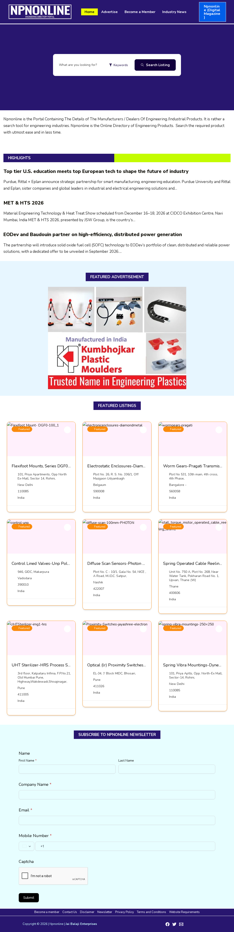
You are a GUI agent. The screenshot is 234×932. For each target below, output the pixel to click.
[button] (212, 12)
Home (89, 12)
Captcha (26, 861)
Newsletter (104, 912)
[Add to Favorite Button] (67, 429)
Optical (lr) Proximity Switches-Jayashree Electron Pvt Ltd (140, 665)
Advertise (109, 12)
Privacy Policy (124, 912)
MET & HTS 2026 (23, 203)
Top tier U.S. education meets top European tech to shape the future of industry (96, 171)
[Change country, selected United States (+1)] (26, 846)
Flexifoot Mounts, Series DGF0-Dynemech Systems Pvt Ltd (66, 466)
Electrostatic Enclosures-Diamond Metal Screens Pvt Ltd (139, 466)
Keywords (121, 65)
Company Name (35, 784)
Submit (28, 897)
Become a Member (140, 12)
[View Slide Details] (117, 338)
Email (25, 810)
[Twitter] (174, 924)
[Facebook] (167, 924)
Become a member (46, 912)
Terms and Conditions (151, 912)
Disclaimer (87, 912)
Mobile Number (35, 835)
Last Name (126, 760)
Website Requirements (184, 912)
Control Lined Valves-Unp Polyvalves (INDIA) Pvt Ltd (61, 563)
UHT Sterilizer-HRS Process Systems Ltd (50, 665)
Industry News (174, 12)
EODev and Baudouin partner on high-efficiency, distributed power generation (92, 234)
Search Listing (158, 65)
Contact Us (69, 912)
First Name (28, 760)
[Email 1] (181, 924)
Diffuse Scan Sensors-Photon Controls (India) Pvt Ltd (136, 563)
